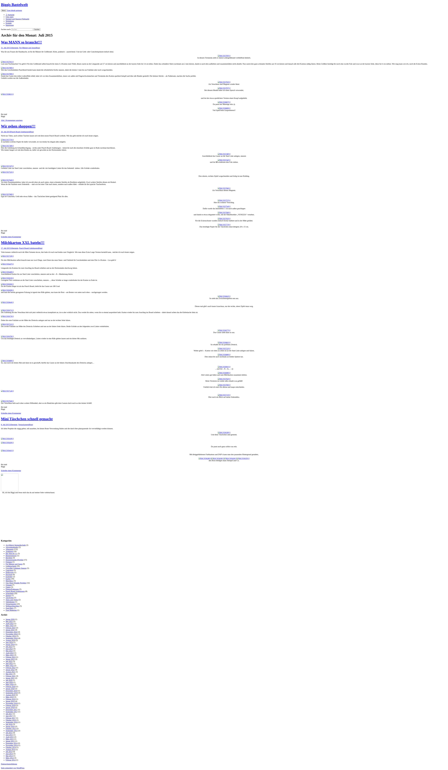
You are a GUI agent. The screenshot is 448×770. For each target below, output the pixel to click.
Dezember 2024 (11, 632)
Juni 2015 (9, 735)
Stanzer (8, 596)
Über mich (9, 17)
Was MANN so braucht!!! (21, 42)
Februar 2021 (11, 676)
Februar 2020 (11, 687)
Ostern (8, 587)
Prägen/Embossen (12, 589)
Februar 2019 (11, 699)
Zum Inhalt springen (14, 10)
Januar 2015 (10, 741)
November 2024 (12, 634)
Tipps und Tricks (12, 600)
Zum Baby (10, 608)
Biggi (38, 48)
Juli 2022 (9, 661)
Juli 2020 (9, 680)
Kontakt (9, 23)
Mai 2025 (9, 621)
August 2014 (10, 750)
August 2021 (10, 672)
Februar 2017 (11, 718)
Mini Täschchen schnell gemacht (27, 419)
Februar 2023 (11, 657)
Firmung (9, 562)
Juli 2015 (9, 733)
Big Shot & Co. (11, 554)
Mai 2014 (9, 756)
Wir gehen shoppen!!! (18, 126)
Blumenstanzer (11, 556)
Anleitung (9, 551)
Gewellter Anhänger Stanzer (16, 568)
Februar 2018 (11, 705)
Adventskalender (12, 547)
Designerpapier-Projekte (14, 560)
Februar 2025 (11, 628)
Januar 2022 (10, 670)
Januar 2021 (10, 678)
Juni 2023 (9, 649)
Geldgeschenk (11, 566)
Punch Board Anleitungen (20, 132)
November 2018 (12, 703)
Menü (4, 10)
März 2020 (10, 684)
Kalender (9, 577)
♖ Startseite (10, 15)
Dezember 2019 (11, 691)
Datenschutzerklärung (9, 764)
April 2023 (10, 653)
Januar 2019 (10, 701)
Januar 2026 (10, 619)
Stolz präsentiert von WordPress (12, 768)
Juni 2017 (9, 716)
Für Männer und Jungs (27, 48)
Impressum (10, 25)
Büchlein (9, 558)
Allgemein (14, 48)
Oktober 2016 (11, 720)
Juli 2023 (9, 647)
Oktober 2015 (11, 729)
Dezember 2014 (11, 743)
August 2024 (10, 640)
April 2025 (10, 624)
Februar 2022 (11, 668)
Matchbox (9, 581)
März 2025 (10, 626)
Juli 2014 (9, 752)
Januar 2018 (10, 708)
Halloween (10, 572)
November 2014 (12, 745)
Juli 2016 (9, 724)
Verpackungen (23, 425)
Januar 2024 (10, 645)
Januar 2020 (10, 689)
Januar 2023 (10, 659)
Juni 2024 (9, 642)
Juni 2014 (9, 754)
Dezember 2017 (11, 710)
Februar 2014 (11, 760)
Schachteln (10, 593)
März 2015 (10, 739)
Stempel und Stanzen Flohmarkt (17, 19)
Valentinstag (10, 602)
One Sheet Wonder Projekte (16, 583)
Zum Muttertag (11, 610)
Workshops (10, 21)
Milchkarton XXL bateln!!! (22, 242)
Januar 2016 (10, 726)
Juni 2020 (9, 682)
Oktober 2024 (11, 636)
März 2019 (10, 697)
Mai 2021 (9, 674)
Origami (9, 585)
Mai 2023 (9, 651)
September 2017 (12, 712)
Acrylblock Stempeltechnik (16, 545)
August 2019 (10, 695)
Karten (8, 579)
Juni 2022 (9, 663)
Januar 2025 (10, 630)
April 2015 (10, 737)
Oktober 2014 (11, 747)
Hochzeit (9, 575)
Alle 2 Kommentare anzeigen (12, 120)
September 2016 (12, 722)
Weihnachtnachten (12, 606)
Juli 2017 (9, 714)
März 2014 (10, 758)
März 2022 (10, 666)
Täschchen (10, 598)
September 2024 (12, 638)
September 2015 (12, 731)
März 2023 (10, 655)
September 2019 (12, 693)
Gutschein (9, 570)
